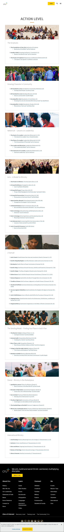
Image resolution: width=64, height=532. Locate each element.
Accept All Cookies (27, 529)
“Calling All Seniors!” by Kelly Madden (24, 334)
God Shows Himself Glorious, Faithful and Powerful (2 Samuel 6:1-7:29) (33, 267)
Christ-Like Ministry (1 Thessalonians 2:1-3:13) (26, 443)
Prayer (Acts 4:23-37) (21, 190)
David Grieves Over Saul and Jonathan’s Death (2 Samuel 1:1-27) (31, 257)
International (54, 500)
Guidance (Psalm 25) (25, 348)
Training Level (31, 514)
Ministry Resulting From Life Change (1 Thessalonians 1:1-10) (31, 439)
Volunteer (53, 497)
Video (20, 508)
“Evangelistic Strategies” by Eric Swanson (25, 202)
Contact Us (5, 503)
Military (36, 494)
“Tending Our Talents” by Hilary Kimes (24, 340)
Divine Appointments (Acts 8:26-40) (27, 200)
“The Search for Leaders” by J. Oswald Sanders (26, 137)
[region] (32, 527)
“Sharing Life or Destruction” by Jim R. (24, 396)
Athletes (36, 485)
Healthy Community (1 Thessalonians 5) (26, 453)
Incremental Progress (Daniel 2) (26, 389)
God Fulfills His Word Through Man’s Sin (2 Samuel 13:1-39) (31, 278)
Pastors (36, 497)
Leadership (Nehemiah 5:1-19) (26, 150)
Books (20, 491)
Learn (20, 481)
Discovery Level (20, 514)
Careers (52, 494)
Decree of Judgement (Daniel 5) (27, 405)
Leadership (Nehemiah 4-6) (25, 145)
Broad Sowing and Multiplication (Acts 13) (27, 211)
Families (36, 491)
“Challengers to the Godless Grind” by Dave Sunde (27, 401)
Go (51, 481)
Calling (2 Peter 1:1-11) (22, 333)
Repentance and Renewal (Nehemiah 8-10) (29, 57)
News (4, 497)
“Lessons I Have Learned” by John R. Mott (25, 223)
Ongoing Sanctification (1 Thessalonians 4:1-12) (28, 446)
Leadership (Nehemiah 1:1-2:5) (25, 135)
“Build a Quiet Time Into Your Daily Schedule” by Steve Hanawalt (31, 410)
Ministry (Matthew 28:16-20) (23, 353)
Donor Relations (7, 500)
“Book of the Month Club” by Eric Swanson (25, 54)
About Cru (17, 475)
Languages (21, 500)
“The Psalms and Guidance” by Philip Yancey (25, 350)
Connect (37, 481)
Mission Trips (54, 488)
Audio (20, 485)
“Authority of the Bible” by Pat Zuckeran (24, 49)
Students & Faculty (39, 503)
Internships (53, 491)
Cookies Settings (16, 529)
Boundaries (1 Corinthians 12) (24, 99)
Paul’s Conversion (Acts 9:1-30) (24, 205)
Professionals (38, 500)
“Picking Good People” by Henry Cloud (24, 90)
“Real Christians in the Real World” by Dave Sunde (27, 386)
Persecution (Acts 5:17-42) (25, 195)
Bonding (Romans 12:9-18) (24, 94)
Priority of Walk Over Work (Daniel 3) (24, 395)
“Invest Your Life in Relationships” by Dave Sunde (27, 391)
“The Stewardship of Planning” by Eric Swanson (26, 142)
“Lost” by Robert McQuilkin (21, 186)
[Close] (61, 524)
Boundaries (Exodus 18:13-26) (25, 104)
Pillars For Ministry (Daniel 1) (24, 384)
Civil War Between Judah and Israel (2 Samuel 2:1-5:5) (32, 260)
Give (51, 3)
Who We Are (6, 488)
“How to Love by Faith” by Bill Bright (23, 95)
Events (52, 485)
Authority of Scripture (24, 47)
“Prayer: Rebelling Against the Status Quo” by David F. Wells (30, 192)
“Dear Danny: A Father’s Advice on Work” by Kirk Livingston (29, 345)
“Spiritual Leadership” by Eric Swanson (24, 152)
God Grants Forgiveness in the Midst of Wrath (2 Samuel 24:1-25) (32, 303)
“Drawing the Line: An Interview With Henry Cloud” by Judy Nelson (31, 100)
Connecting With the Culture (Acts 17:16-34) (27, 221)
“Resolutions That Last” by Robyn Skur (24, 106)
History (4, 485)
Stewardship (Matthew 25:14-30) (23, 338)
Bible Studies (22, 488)
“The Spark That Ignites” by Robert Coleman (26, 59)
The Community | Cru (43, 514)
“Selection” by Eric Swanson (21, 212)
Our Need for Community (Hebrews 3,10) (27, 88)
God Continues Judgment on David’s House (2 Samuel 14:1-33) (32, 281)
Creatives (37, 488)
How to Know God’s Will (20, 228)
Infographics (22, 497)
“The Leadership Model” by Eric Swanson (24, 147)
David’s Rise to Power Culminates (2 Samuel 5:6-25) (27, 264)
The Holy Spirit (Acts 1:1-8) (24, 181)
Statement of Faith (7, 494)
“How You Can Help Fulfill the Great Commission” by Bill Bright (30, 355)
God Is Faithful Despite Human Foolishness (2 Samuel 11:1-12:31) (32, 274)
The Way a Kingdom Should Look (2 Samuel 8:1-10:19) (29, 271)
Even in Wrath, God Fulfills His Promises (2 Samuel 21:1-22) (32, 295)
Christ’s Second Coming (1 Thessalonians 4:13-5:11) (30, 450)
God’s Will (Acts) (22, 226)
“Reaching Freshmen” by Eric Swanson (24, 217)
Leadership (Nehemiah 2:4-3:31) (25, 140)
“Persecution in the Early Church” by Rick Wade (26, 197)
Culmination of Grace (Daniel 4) (25, 400)
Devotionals (21, 494)
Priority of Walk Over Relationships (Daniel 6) (31, 408)
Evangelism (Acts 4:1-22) (23, 185)
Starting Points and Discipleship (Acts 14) (27, 216)
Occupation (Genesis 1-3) (22, 343)
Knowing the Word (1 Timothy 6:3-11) (25, 52)
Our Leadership (7, 491)
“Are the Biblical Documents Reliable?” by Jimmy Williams (29, 207)
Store (4, 506)
